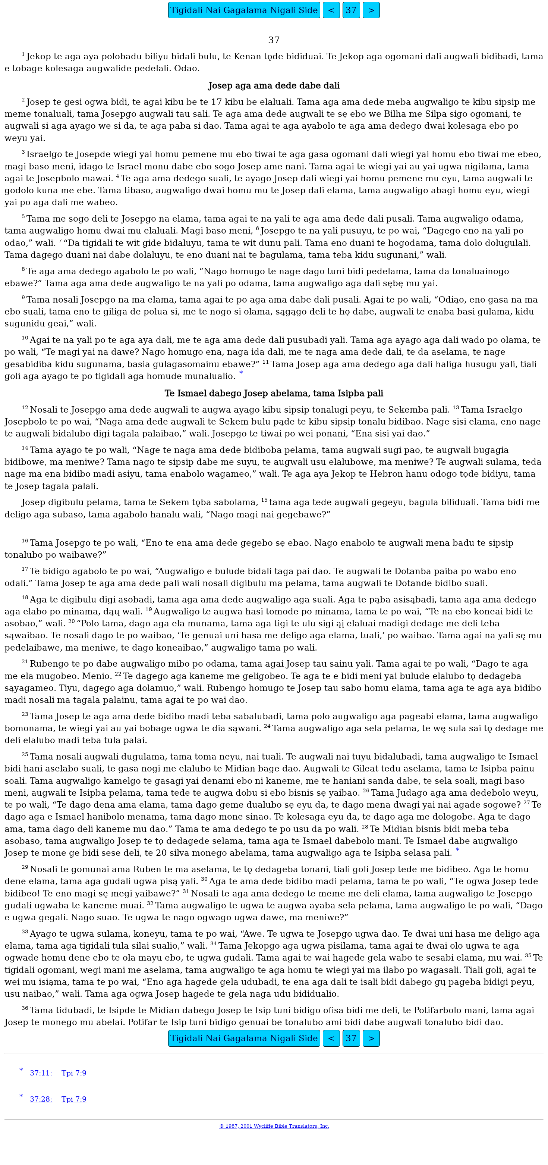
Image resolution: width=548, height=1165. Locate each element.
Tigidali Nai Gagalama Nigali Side (244, 10)
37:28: (41, 1099)
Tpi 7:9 (74, 1073)
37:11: (41, 1073)
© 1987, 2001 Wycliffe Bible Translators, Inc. (274, 1126)
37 (351, 10)
